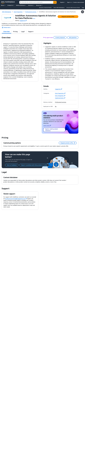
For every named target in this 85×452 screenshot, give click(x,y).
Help (83, 7)
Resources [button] (38, 5)
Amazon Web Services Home (73, 7)
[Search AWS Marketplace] (55, 2)
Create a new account (78, 2)
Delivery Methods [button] (20, 5)
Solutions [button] (30, 5)
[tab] (6, 31)
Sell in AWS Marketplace (59, 7)
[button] (34, 18)
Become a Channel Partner (45, 7)
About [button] (2, 5)
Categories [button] (10, 5)
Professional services (60, 102)
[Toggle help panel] (82, 11)
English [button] (62, 2)
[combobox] (36, 2)
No (55, 106)
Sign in (69, 2)
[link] (57, 12)
